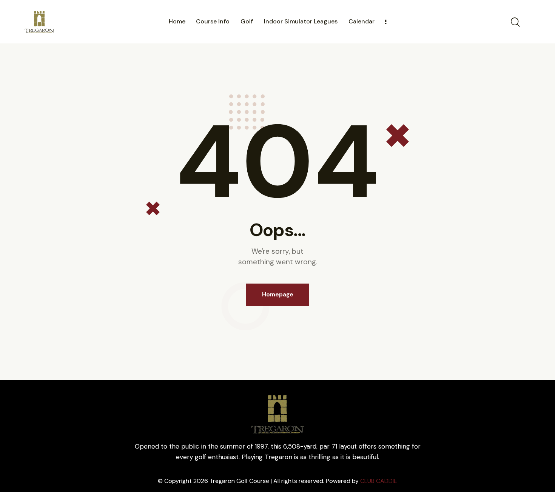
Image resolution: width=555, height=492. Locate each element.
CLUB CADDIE (378, 481)
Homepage (277, 294)
